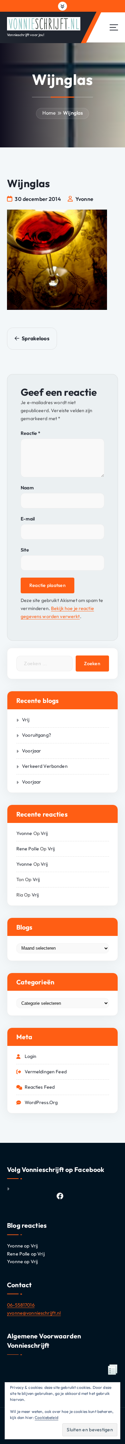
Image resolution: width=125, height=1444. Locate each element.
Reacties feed (40, 1087)
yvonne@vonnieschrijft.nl (34, 1313)
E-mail (28, 519)
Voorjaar (31, 751)
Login (31, 1056)
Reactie (30, 433)
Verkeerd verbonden (45, 766)
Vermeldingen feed (46, 1072)
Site (25, 550)
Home (49, 113)
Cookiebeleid (46, 1417)
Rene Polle (27, 849)
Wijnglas (73, 113)
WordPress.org (41, 1102)
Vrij (25, 720)
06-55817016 (21, 1305)
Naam (27, 488)
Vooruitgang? (36, 735)
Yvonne (24, 833)
